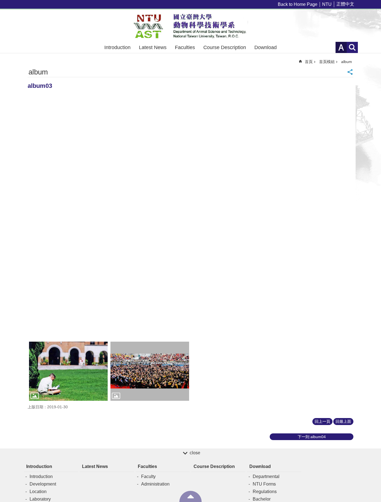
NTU (327, 4)
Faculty (148, 476)
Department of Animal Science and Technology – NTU (190, 26)
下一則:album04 (312, 437)
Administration (155, 484)
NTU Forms (264, 484)
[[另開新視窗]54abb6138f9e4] (68, 371)
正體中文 (345, 4)
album (346, 61)
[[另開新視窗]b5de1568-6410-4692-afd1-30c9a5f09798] (149, 371)
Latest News (153, 47)
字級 (341, 47)
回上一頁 (322, 421)
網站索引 (352, 47)
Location (38, 491)
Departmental (266, 476)
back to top (190, 496)
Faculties (185, 47)
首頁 (309, 61)
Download (265, 47)
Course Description (224, 47)
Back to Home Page (297, 4)
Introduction (117, 47)
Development (43, 484)
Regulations (265, 491)
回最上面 (343, 421)
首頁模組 (327, 61)
